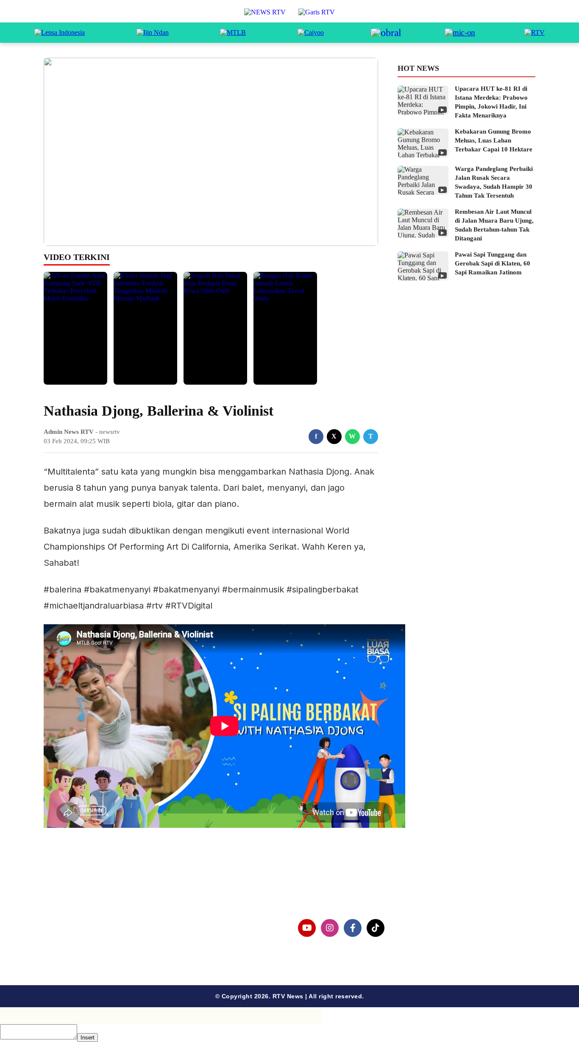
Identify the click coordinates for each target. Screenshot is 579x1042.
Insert (88, 1037)
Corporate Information (94, 923)
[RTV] (534, 32)
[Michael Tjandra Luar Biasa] (233, 32)
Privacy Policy (80, 937)
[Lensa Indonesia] (59, 32)
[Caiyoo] (310, 32)
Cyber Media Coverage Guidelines (113, 950)
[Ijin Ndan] (152, 32)
